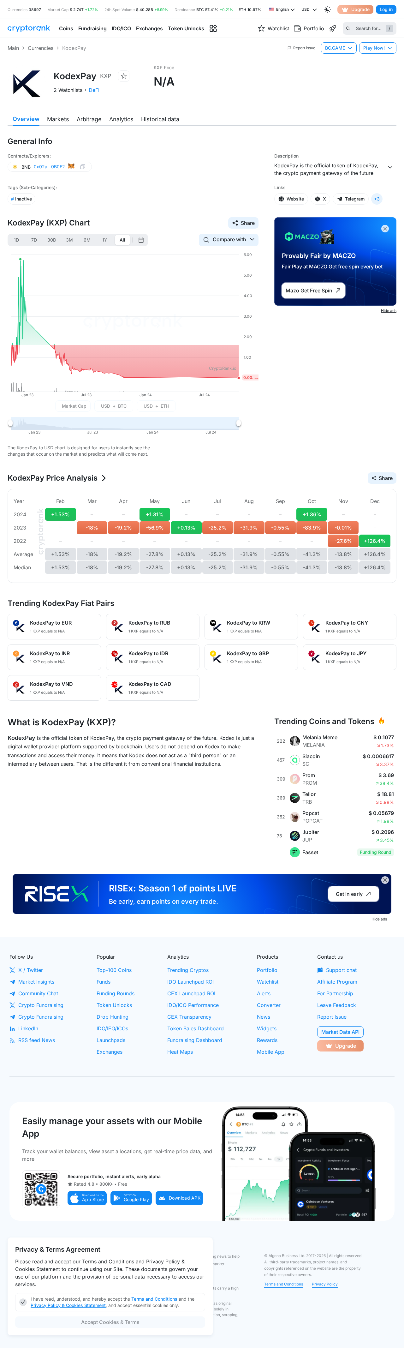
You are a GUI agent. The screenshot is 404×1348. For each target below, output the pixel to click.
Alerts (263, 993)
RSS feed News (36, 1040)
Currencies (40, 48)
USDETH (156, 406)
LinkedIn (28, 1028)
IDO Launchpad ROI (190, 982)
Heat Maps (180, 1052)
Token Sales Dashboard (195, 1028)
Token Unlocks (114, 1005)
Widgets (266, 1028)
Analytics (121, 119)
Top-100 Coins (114, 970)
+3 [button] (377, 198)
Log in (386, 9)
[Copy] (83, 167)
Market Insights (36, 982)
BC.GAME (335, 48)
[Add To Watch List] (123, 76)
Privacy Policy (325, 1284)
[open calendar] (141, 240)
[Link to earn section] (332, 28)
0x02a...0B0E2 (49, 166)
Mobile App (270, 1052)
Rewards (267, 1040)
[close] (385, 228)
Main (13, 48)
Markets (58, 119)
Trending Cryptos (188, 970)
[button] (87, 1198)
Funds (103, 982)
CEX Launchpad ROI (191, 993)
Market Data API (340, 1032)
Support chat (341, 970)
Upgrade (360, 9)
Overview (26, 119)
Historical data (160, 119)
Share (248, 223)
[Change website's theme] (327, 9)
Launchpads (111, 1040)
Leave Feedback (336, 1005)
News (263, 1017)
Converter (269, 1005)
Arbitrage (89, 119)
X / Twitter (30, 970)
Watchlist (267, 982)
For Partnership (335, 993)
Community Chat (38, 993)
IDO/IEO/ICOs (112, 1028)
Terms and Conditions (283, 1284)
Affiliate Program (337, 982)
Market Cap (74, 406)
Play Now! (374, 48)
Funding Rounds (115, 993)
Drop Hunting (112, 1017)
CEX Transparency (189, 1017)
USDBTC (114, 406)
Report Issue (332, 1017)
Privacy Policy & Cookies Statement (68, 1305)
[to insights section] (213, 28)
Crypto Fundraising (40, 1005)
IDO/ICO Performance (193, 1005)
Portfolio (267, 970)
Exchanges (109, 1052)
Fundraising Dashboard (194, 1040)
